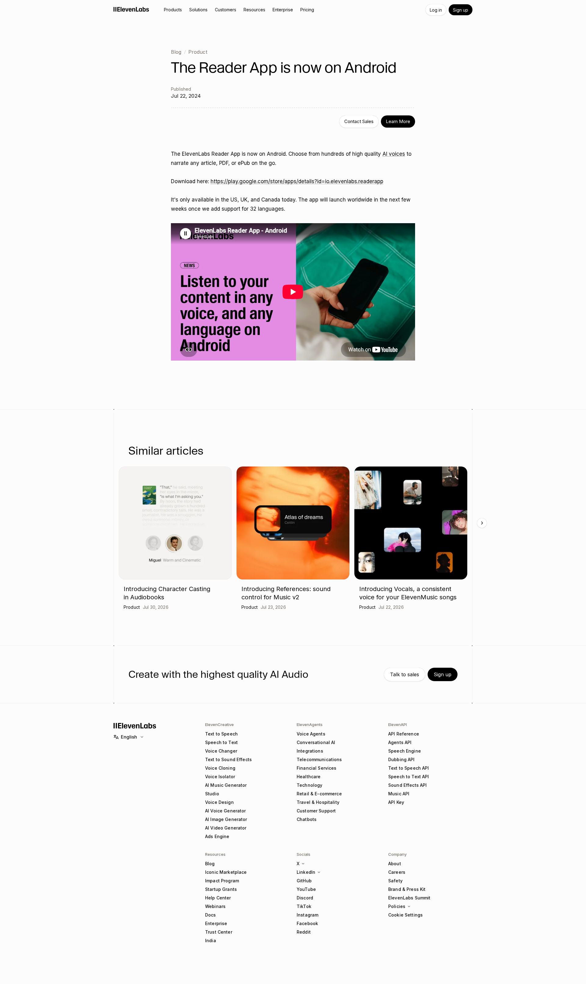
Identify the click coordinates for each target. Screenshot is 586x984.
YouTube (306, 889)
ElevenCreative (219, 724)
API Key (396, 802)
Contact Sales (359, 121)
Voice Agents (311, 733)
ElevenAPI (397, 724)
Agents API (399, 742)
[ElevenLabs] (131, 9)
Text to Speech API (408, 768)
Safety (395, 880)
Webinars (215, 906)
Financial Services (317, 768)
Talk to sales (404, 674)
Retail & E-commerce (319, 793)
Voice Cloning (220, 768)
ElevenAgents (310, 724)
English (129, 737)
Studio (212, 793)
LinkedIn (306, 872)
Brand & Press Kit (406, 889)
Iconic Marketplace (226, 872)
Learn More (398, 121)
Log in (436, 10)
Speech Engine (404, 750)
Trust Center (218, 932)
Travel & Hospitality (318, 802)
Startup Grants (221, 889)
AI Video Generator (226, 827)
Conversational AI (316, 742)
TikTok (304, 906)
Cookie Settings (405, 914)
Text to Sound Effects (228, 759)
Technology (309, 785)
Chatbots (307, 819)
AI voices (393, 154)
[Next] (482, 523)
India (210, 940)
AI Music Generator (226, 785)
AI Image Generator (226, 819)
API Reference (403, 733)
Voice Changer (221, 750)
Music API (398, 793)
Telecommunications (319, 759)
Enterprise (216, 923)
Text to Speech (221, 733)
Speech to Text (221, 742)
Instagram (307, 914)
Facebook (307, 923)
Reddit (304, 932)
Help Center (218, 897)
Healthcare (308, 776)
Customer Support (316, 810)
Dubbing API (401, 759)
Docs (210, 914)
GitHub (304, 880)
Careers (396, 872)
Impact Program (222, 880)
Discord (305, 897)
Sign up (460, 10)
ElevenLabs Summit (409, 897)
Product (197, 52)
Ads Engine (217, 836)
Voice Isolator (220, 776)
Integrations (310, 750)
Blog (176, 52)
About (394, 863)
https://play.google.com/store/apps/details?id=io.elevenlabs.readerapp (297, 181)
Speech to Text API (408, 776)
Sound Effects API (407, 785)
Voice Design (219, 802)
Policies (396, 906)
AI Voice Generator (225, 810)
